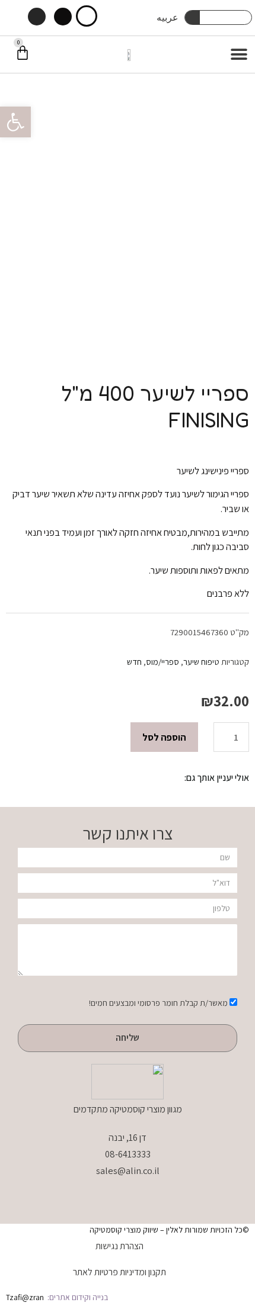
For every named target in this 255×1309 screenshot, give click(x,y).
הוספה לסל (164, 737)
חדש (134, 661)
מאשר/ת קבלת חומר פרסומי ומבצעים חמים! (158, 1003)
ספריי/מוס (162, 661)
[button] (15, 122)
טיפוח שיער (201, 661)
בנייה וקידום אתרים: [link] (77, 1297)
